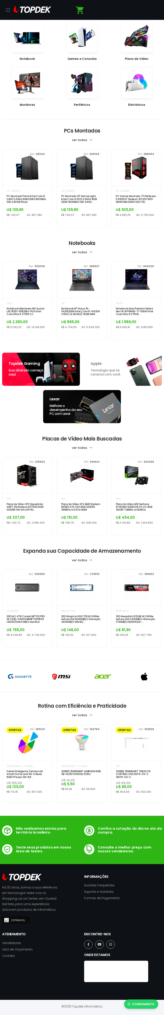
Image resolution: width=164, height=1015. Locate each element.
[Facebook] (88, 944)
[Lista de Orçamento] (80, 10)
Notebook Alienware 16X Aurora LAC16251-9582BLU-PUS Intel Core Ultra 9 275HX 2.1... (25, 311)
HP (63, 303)
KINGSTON (68, 611)
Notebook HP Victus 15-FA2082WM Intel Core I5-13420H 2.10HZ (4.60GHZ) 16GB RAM (80, 311)
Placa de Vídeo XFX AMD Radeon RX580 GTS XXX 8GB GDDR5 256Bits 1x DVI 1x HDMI (80, 507)
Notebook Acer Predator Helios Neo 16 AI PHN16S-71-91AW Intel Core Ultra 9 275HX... (134, 311)
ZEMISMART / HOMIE (20, 766)
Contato (8, 956)
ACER (119, 303)
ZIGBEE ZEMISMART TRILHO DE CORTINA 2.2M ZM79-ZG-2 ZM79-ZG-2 (133, 774)
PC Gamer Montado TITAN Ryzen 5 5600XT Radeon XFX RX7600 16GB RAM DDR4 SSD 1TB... (136, 199)
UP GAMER (13, 191)
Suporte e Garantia (98, 892)
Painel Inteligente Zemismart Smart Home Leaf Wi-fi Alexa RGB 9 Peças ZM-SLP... (25, 774)
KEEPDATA (122, 611)
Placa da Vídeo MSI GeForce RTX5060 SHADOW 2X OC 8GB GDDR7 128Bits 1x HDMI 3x (134, 507)
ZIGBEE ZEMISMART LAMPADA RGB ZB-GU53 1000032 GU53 (81, 772)
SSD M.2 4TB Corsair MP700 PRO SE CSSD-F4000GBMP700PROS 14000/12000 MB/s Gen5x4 (26, 619)
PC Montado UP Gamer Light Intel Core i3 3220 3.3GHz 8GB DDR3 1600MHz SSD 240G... (79, 199)
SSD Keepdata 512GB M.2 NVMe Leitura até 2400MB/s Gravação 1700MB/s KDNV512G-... (135, 619)
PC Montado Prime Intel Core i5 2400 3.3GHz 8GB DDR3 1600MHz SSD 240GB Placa (26, 199)
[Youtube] (99, 944)
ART (118, 766)
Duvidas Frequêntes (99, 885)
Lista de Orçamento (17, 949)
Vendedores (11, 943)
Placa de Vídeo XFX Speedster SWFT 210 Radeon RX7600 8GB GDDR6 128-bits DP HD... (25, 507)
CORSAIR (12, 611)
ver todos (80, 140)
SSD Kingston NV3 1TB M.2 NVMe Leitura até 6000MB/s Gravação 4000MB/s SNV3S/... (81, 619)
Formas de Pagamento (102, 898)
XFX (9, 499)
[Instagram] (110, 944)
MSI (118, 499)
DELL (9, 303)
